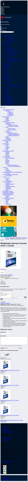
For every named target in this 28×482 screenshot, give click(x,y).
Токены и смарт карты (8, 194)
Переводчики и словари (8, 150)
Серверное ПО (6, 156)
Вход (2, 6)
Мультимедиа (6, 143)
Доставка (5, 428)
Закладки (5, 439)
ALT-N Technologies (10, 122)
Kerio (7, 159)
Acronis (7, 169)
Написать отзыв (14, 278)
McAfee (7, 160)
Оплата (4, 427)
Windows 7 (10, 37)
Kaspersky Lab (9, 132)
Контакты (3, 13)
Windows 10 (11, 40)
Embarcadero (8, 188)
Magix (7, 148)
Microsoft (8, 110)
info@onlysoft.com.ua (7, 461)
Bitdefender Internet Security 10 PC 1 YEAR (10, 370)
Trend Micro (8, 139)
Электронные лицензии (8, 198)
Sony (7, 149)
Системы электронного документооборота (12, 172)
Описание (3, 303)
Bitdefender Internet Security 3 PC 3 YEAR (10, 385)
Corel (7, 142)
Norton (7, 136)
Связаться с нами (7, 478)
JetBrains (8, 185)
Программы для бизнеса (8, 192)
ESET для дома (11, 54)
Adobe (7, 119)
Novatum (8, 173)
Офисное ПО (6, 116)
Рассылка (5, 441)
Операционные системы (8, 109)
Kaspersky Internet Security (14, 60)
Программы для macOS (8, 193)
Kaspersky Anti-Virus (12, 59)
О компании (6, 426)
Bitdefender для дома (12, 50)
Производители (6, 479)
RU (5, 3)
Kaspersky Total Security (13, 61)
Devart (7, 189)
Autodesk (8, 178)
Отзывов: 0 (7, 278)
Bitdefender (8, 123)
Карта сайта (5, 480)
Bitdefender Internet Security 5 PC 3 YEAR (10, 415)
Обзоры (2, 11)
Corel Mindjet (8, 175)
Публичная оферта (7, 431)
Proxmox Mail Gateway (13, 85)
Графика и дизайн (7, 140)
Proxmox (8, 163)
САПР (4, 176)
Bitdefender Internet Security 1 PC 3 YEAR (10, 400)
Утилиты (5, 167)
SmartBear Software (10, 184)
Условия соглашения (7, 432)
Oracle (7, 162)
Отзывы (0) (7, 303)
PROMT (7, 153)
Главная (7, 237)
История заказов (6, 438)
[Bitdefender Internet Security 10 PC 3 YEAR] (11, 268)
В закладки (3, 282)
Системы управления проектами (10, 174)
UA (5, 4)
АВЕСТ (7, 197)
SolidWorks (8, 180)
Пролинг (8, 155)
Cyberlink (8, 147)
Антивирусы (6, 121)
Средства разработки (7, 181)
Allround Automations (10, 186)
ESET (7, 127)
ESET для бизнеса (12, 55)
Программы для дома (8, 191)
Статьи (2, 10)
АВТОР (7, 195)
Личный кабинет (7, 437)
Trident (7, 154)
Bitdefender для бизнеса (13, 52)
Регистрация (7, 6)
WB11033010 (3, 421)
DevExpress (8, 187)
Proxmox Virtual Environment (14, 86)
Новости (2, 9)
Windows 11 (10, 41)
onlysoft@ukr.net (6, 462)
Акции (2, 7)
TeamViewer (8, 171)
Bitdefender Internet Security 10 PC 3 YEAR (13, 420)
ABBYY (8, 117)
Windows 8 (10, 39)
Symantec (8, 137)
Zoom (7, 168)
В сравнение (3, 283)
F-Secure (7, 130)
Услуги (2, 12)
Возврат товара (6, 430)
